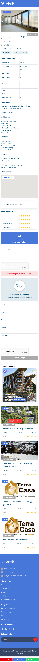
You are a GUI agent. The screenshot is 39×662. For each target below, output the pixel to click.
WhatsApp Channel (8, 599)
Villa (4, 436)
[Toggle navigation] (36, 3)
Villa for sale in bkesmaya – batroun (18, 428)
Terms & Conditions (8, 608)
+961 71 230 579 (9, 572)
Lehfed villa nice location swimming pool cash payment (17, 465)
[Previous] (2, 21)
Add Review (6, 52)
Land (4, 512)
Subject (3, 328)
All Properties (6, 588)
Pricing (3, 596)
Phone (3, 320)
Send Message (19, 358)
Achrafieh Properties (19, 294)
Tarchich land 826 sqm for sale (16, 539)
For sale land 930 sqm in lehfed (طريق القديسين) (19, 503)
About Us (4, 585)
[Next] (36, 21)
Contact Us (5, 619)
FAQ (2, 615)
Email (3, 312)
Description (5, 335)
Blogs (3, 592)
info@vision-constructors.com (15, 576)
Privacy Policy (6, 612)
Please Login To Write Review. (19, 273)
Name (3, 304)
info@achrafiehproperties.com (20, 297)
